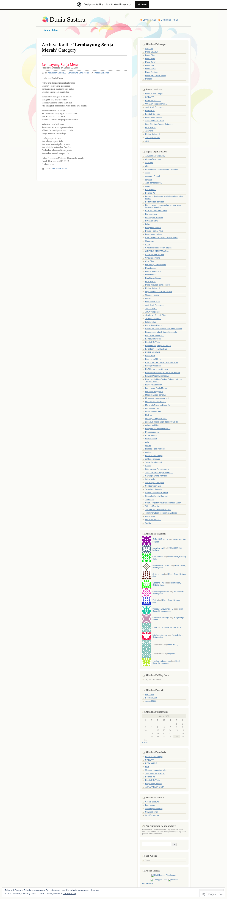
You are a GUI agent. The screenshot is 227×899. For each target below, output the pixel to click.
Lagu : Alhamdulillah (153, 385)
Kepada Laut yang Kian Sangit (158, 345)
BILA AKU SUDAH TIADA (156, 211)
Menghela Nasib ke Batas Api (157, 405)
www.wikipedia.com (161, 591)
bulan (147, 224)
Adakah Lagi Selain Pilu (155, 156)
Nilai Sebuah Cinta (153, 412)
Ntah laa (148, 415)
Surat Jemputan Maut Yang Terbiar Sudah (163, 503)
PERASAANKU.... (152, 763)
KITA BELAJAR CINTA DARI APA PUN (161, 362)
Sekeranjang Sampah (154, 482)
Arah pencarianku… (153, 183)
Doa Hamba (150, 275)
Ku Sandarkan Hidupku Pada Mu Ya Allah (162, 372)
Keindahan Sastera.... (57, 73)
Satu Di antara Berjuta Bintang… (159, 124)
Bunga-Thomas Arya (154, 231)
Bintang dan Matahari (154, 217)
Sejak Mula (150, 479)
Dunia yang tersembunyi (155, 75)
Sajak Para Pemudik (154, 462)
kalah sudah (150, 322)
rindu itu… (149, 452)
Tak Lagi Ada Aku (152, 137)
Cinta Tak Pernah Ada (154, 254)
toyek (155, 627)
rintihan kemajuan (152, 459)
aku (146, 166)
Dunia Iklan (150, 58)
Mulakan (142, 4)
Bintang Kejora (151, 221)
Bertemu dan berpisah (154, 202)
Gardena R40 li (159, 583)
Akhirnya (149, 131)
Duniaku (148, 79)
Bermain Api (150, 110)
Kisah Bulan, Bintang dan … (168, 610)
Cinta (147, 244)
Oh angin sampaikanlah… (156, 104)
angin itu (148, 179)
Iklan (147, 767)
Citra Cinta (149, 261)
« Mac (145, 742)
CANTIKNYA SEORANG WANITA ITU (161, 238)
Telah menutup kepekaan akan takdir (161, 513)
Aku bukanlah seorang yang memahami (162, 169)
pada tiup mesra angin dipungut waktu (161, 422)
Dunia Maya (150, 69)
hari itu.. (148, 298)
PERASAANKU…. (153, 100)
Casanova (149, 241)
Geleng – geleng (152, 295)
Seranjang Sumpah (153, 489)
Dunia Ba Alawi (151, 52)
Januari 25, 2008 (71, 68)
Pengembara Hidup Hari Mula (157, 428)
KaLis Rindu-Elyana (153, 325)
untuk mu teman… (153, 520)
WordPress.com (152, 815)
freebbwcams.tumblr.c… (163, 609)
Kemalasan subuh (153, 339)
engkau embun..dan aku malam (158, 291)
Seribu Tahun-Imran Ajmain (156, 493)
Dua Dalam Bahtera (153, 278)
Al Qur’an (149, 48)
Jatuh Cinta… (151, 308)
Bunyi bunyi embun (153, 117)
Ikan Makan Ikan (152, 302)
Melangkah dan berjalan (155, 395)
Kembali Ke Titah (152, 114)
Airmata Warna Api (153, 159)
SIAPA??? (149, 97)
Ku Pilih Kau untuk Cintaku (156, 369)
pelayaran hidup (152, 425)
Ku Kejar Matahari (152, 366)
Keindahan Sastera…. (154, 335)
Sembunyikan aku (153, 486)
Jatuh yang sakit (152, 312)
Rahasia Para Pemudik (155, 449)
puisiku (148, 445)
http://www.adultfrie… (162, 565)
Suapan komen (151, 812)
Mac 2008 (149, 694)
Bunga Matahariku (153, 227)
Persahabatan (151, 439)
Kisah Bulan (150, 356)
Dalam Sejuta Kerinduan (155, 265)
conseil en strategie (161, 617)
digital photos (158, 574)
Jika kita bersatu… (153, 318)
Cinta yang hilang (152, 258)
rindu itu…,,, (173, 645)
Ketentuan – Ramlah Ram (156, 349)
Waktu (148, 523)
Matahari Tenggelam (154, 391)
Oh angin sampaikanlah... (156, 770)
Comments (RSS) (169, 20)
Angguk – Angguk (152, 176)
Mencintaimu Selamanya (155, 402)
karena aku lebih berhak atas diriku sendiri (163, 329)
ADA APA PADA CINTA (154, 121)
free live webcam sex (162, 661)
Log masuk (150, 805)
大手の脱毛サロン (160, 539)
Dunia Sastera (67, 19)
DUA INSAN (150, 127)
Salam (148, 466)
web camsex (158, 557)
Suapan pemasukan (153, 808)
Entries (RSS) (149, 20)
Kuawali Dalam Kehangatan (157, 376)
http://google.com (160, 635)
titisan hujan (150, 516)
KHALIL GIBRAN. (152, 352)
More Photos (147, 883)
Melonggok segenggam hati (157, 398)
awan (147, 186)
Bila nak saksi (151, 214)
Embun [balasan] (152, 134)
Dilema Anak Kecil (152, 271)
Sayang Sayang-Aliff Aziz (156, 476)
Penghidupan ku (152, 432)
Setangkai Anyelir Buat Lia (156, 496)
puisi (147, 442)
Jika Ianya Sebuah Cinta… (156, 315)
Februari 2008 (151, 698)
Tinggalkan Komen (101, 73)
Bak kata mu (150, 189)
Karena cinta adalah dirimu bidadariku (161, 332)
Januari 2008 (150, 701)
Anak (147, 173)
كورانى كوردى (158, 548)
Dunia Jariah (150, 62)
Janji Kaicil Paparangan (155, 107)
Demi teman (150, 268)
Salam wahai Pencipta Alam (157, 469)
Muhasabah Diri (152, 408)
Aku (147, 141)
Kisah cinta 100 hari (153, 359)
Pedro (155, 600)
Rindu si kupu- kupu (153, 94)
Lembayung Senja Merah (61, 64)
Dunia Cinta (150, 55)
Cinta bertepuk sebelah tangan (158, 248)
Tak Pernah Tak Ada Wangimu (158, 509)
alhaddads (55, 68)
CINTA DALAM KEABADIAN (157, 251)
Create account (152, 802)
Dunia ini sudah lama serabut (157, 285)
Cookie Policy (69, 893)
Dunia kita (149, 65)
